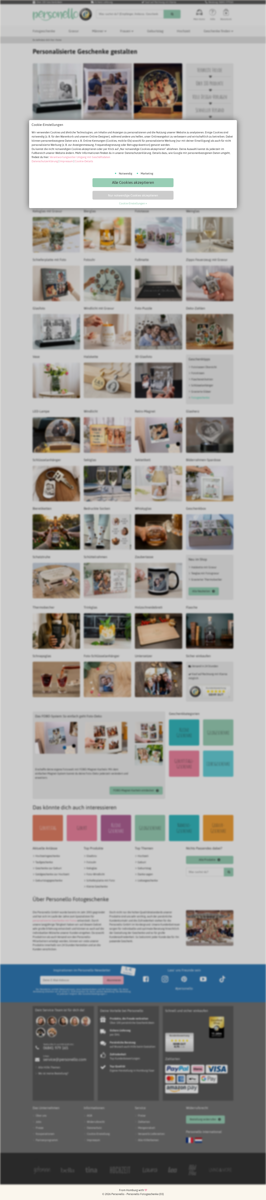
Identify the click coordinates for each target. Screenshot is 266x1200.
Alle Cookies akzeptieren (133, 182)
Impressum (66, 161)
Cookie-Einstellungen (132, 203)
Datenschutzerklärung (45, 161)
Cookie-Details (84, 161)
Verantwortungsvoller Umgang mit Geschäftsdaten (80, 157)
